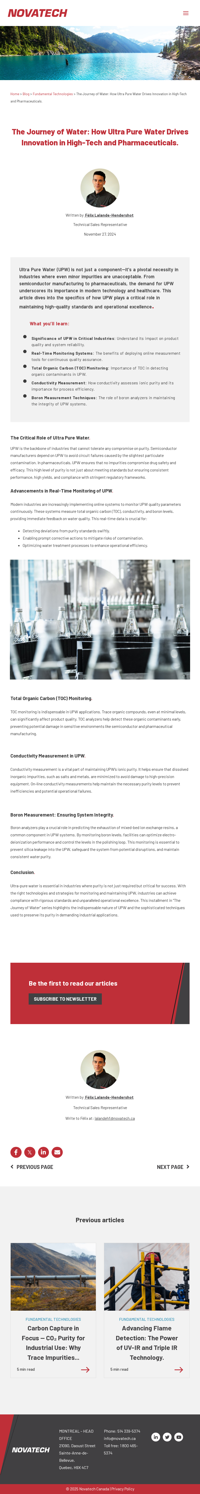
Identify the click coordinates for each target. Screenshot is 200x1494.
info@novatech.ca (120, 1438)
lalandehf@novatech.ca (115, 1118)
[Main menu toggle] (186, 13)
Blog (26, 94)
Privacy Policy (122, 1488)
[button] (16, 1152)
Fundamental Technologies (53, 94)
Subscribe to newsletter (65, 999)
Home (14, 94)
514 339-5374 (128, 1430)
